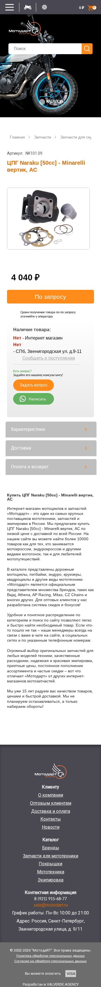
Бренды (50, 847)
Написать (37, 399)
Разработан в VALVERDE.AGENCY (51, 984)
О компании (50, 795)
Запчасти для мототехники (50, 856)
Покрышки (50, 863)
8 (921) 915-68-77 (50, 899)
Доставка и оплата (50, 811)
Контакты (50, 819)
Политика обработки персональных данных (50, 956)
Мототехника (50, 871)
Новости (50, 827)
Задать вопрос (33, 385)
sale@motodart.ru (50, 905)
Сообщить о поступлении (48, 358)
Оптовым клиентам (50, 803)
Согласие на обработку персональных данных (50, 961)
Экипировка (50, 880)
